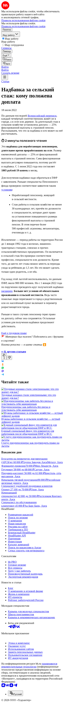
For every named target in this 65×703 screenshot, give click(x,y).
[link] (7, 59)
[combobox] (15, 693)
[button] (5, 67)
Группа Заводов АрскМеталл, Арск (43, 462)
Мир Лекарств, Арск (46, 465)
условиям (6, 189)
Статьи (5, 81)
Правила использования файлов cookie (23, 26)
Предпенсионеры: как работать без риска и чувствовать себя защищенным (25, 408)
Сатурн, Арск (42, 469)
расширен (6, 291)
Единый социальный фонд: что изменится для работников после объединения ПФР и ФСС (27, 432)
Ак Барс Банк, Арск (35, 505)
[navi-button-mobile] (4, 77)
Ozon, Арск (37, 489)
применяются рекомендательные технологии (29, 665)
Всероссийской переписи (42, 115)
